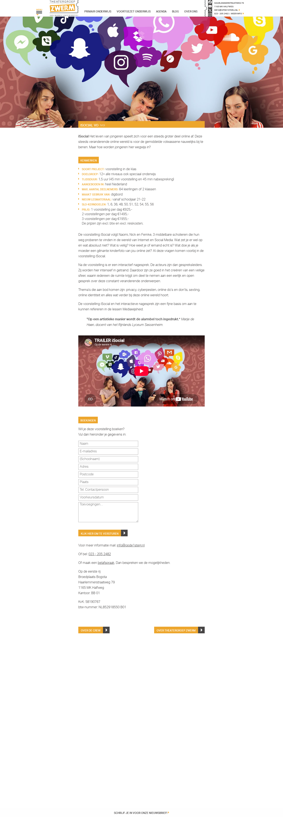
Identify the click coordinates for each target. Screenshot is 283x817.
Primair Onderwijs (97, 11)
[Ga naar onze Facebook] (210, 2)
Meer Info (236, 13)
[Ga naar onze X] (210, 10)
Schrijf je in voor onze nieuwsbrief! (140, 812)
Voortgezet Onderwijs (134, 11)
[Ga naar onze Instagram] (210, 14)
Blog (175, 11)
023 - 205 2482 (99, 554)
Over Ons (191, 11)
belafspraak (106, 563)
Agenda (161, 11)
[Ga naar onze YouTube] (210, 6)
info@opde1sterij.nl (131, 545)
